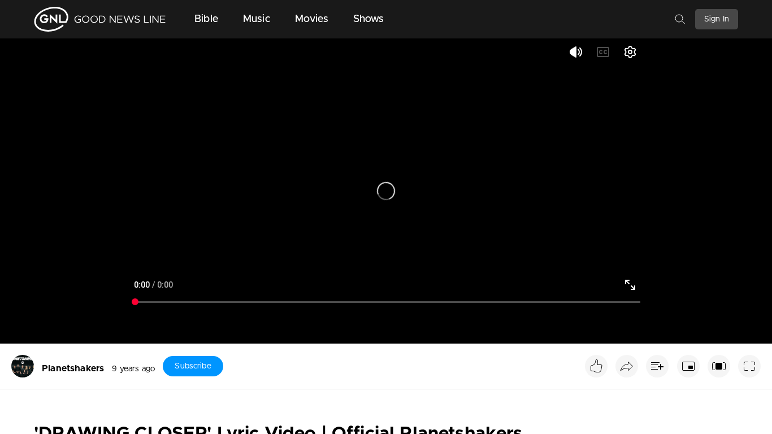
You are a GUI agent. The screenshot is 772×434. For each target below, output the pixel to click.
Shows (368, 19)
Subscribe (193, 366)
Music (256, 19)
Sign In (716, 19)
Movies (311, 19)
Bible (206, 19)
